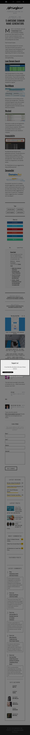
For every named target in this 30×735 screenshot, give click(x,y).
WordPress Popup (18, 376)
